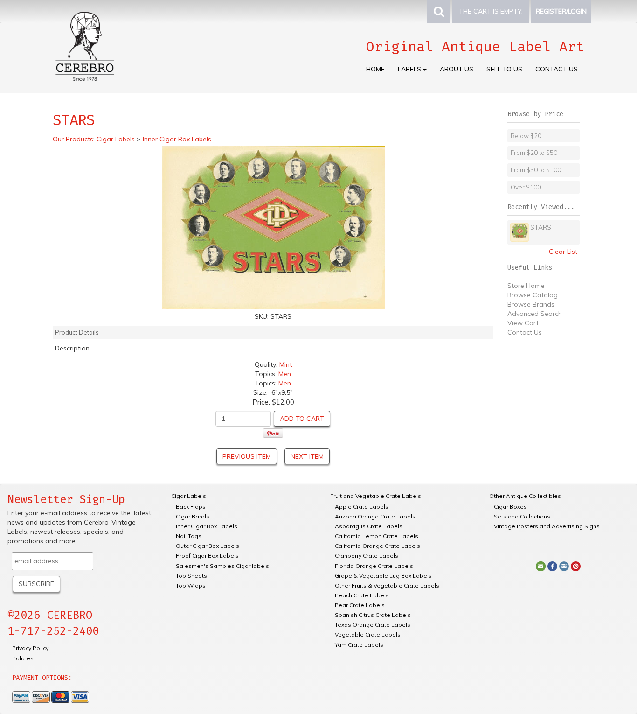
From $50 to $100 (536, 170)
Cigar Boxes (510, 506)
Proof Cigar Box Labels (207, 555)
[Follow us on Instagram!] (564, 565)
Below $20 (526, 136)
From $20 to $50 (534, 152)
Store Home (526, 285)
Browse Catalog (532, 295)
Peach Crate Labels (362, 595)
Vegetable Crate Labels (368, 634)
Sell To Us (504, 69)
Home (375, 69)
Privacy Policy (30, 647)
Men (284, 374)
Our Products (73, 139)
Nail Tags (188, 535)
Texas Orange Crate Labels (372, 624)
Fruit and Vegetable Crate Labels (375, 495)
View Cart (523, 323)
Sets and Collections (522, 516)
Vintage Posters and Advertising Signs (547, 526)
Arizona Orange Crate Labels (375, 516)
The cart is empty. (491, 11)
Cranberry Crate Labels (366, 555)
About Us (456, 69)
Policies (23, 658)
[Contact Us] (541, 565)
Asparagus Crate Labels (368, 526)
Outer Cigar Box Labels (207, 545)
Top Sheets (191, 575)
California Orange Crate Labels (377, 545)
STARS (540, 227)
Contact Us (556, 69)
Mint (285, 364)
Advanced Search (534, 313)
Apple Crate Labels (361, 506)
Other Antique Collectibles (525, 495)
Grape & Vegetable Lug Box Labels (383, 575)
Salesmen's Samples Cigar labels (222, 565)
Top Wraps (191, 585)
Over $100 (526, 187)
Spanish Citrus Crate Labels (373, 614)
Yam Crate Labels (359, 644)
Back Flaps (191, 506)
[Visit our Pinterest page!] (576, 565)
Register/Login (561, 11)
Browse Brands (530, 304)
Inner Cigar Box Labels (206, 526)
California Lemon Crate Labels (376, 535)
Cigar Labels (188, 495)
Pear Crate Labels (360, 605)
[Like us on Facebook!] (552, 565)
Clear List (563, 251)
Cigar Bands (192, 516)
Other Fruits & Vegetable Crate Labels (387, 585)
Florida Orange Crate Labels (374, 565)
